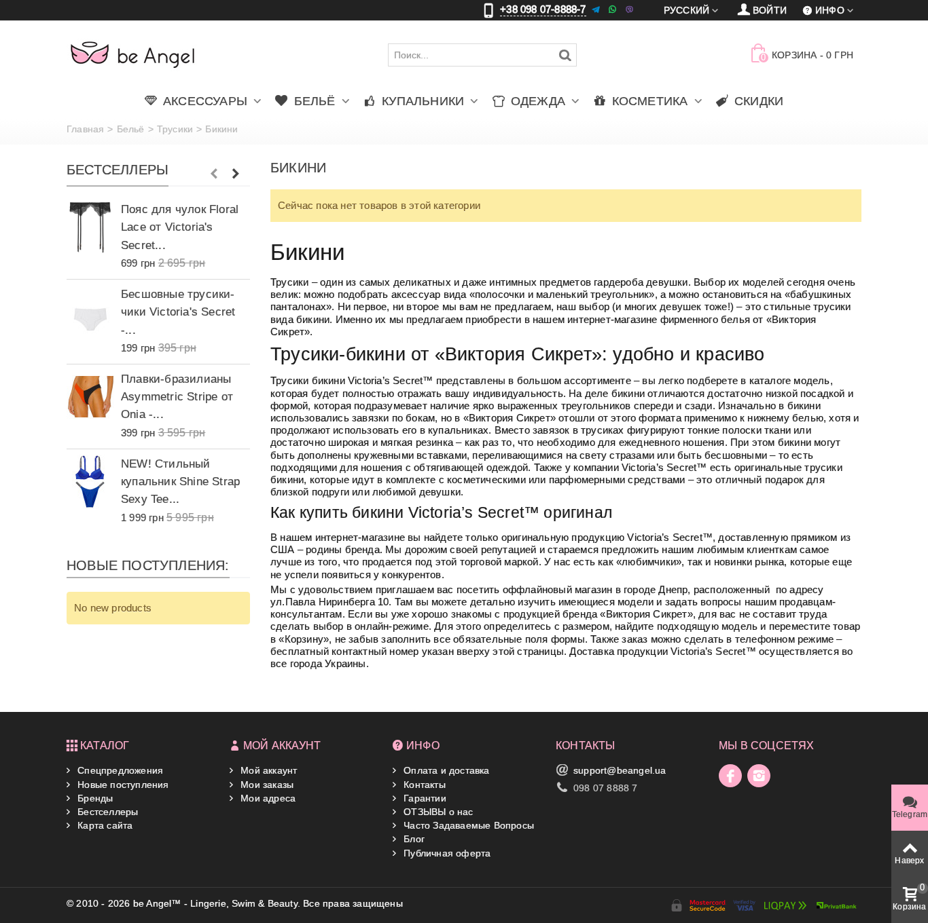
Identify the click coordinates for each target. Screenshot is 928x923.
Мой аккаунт (267, 770)
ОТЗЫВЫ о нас (437, 811)
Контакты (423, 784)
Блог (413, 838)
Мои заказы (265, 784)
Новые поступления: (148, 566)
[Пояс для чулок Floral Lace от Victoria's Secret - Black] (90, 227)
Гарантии (423, 798)
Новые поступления (122, 784)
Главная (85, 129)
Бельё (131, 129)
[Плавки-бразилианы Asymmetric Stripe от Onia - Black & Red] (90, 397)
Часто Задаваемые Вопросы (467, 825)
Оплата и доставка (445, 770)
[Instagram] (758, 775)
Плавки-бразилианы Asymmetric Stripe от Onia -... (177, 396)
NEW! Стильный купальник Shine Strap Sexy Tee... (180, 481)
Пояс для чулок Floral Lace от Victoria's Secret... (179, 226)
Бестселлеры (117, 169)
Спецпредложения (119, 770)
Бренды (94, 798)
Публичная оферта (445, 853)
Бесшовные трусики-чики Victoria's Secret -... (178, 311)
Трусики (175, 129)
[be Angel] (133, 54)
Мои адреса (267, 798)
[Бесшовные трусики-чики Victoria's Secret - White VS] (90, 312)
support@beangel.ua (619, 770)
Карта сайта (103, 825)
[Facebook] (730, 775)
